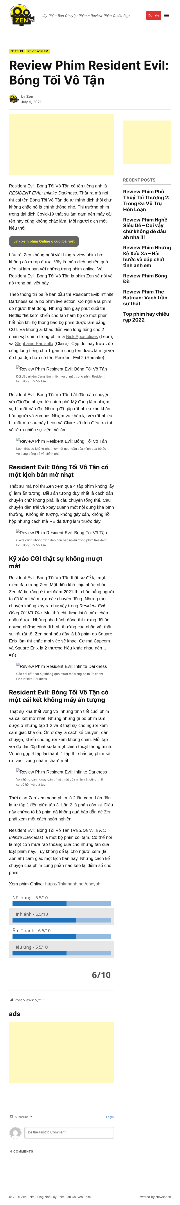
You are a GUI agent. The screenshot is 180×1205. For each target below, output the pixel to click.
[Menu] (167, 15)
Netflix (17, 51)
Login (109, 1117)
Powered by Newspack (154, 1197)
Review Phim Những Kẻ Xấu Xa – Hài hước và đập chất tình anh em (147, 256)
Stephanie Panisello (34, 343)
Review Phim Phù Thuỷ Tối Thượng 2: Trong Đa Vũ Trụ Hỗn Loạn (146, 200)
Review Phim (37, 51)
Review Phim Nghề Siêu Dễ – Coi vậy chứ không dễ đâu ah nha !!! (145, 228)
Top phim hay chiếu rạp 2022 (146, 317)
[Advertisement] (61, 144)
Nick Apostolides (82, 336)
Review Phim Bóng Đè (145, 278)
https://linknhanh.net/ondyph (72, 883)
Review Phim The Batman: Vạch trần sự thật (145, 297)
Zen (29, 96)
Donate (153, 15)
